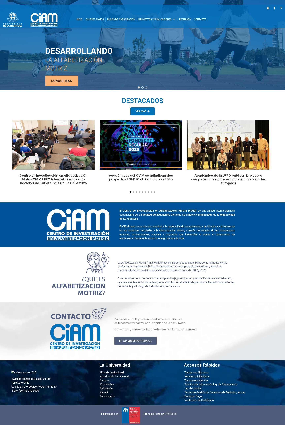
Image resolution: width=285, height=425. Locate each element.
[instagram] (281, 8)
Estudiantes (106, 388)
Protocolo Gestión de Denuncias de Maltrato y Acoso (215, 392)
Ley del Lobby (192, 388)
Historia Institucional (111, 372)
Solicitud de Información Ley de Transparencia (211, 384)
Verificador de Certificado (199, 400)
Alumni (103, 392)
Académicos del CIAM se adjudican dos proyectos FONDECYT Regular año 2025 (141, 177)
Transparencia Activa (196, 380)
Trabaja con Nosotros (196, 372)
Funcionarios (107, 396)
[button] (139, 87)
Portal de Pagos (193, 396)
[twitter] (268, 8)
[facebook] (274, 8)
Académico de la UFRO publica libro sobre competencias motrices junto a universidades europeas (228, 179)
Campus (104, 380)
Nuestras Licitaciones (197, 376)
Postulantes (106, 384)
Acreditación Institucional (114, 376)
